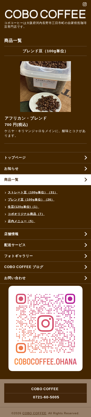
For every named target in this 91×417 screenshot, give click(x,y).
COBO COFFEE (34, 413)
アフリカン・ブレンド (26, 118)
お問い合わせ (15, 278)
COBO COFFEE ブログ (23, 267)
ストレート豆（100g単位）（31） (33, 192)
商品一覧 (11, 179)
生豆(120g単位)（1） (23, 206)
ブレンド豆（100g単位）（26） (31, 199)
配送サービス (15, 245)
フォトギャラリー (18, 256)
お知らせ (11, 168)
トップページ (15, 157)
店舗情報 (11, 234)
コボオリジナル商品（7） (26, 214)
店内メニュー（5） (21, 221)
